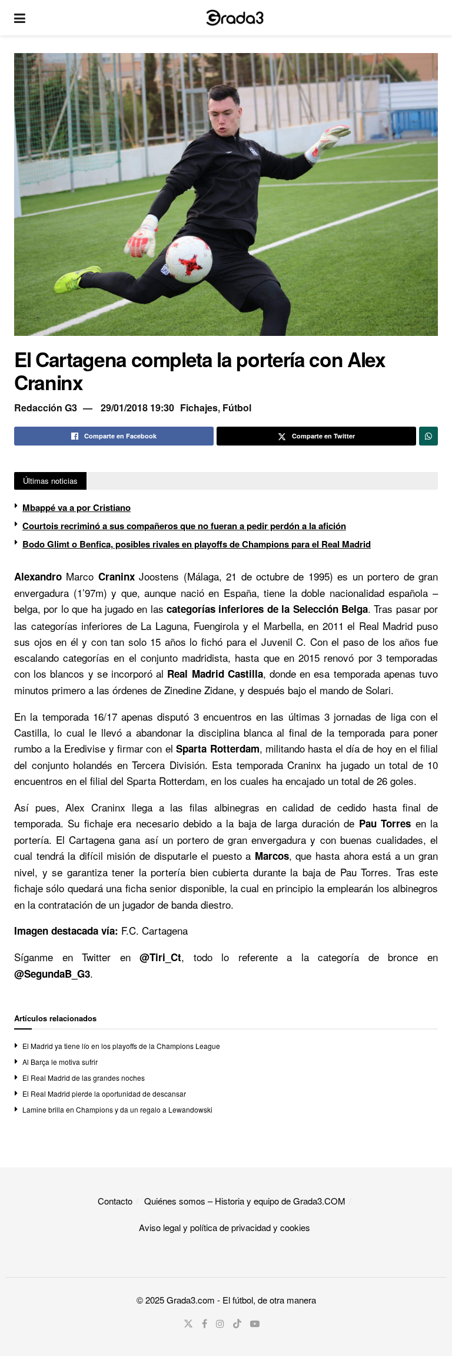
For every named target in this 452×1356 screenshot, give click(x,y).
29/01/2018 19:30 (137, 407)
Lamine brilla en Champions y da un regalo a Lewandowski (117, 1109)
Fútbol (236, 407)
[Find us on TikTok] (237, 1323)
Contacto (115, 1201)
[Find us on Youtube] (255, 1323)
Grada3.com (191, 1300)
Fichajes (199, 407)
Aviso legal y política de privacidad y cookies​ (224, 1227)
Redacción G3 (45, 407)
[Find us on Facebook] (204, 1323)
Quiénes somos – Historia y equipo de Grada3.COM (244, 1201)
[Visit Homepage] (234, 17)
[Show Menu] (19, 17)
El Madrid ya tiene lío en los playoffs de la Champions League (121, 1046)
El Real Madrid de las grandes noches (83, 1078)
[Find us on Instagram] (220, 1323)
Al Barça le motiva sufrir (60, 1062)
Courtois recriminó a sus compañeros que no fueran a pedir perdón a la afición (184, 525)
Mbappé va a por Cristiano (76, 507)
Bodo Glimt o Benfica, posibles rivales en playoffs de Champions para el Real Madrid (196, 543)
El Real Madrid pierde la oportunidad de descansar (104, 1093)
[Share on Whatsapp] (428, 436)
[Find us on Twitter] (188, 1323)
